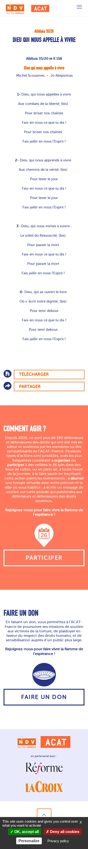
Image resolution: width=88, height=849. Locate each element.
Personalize (29, 841)
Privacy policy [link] (58, 841)
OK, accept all (26, 832)
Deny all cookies (64, 832)
